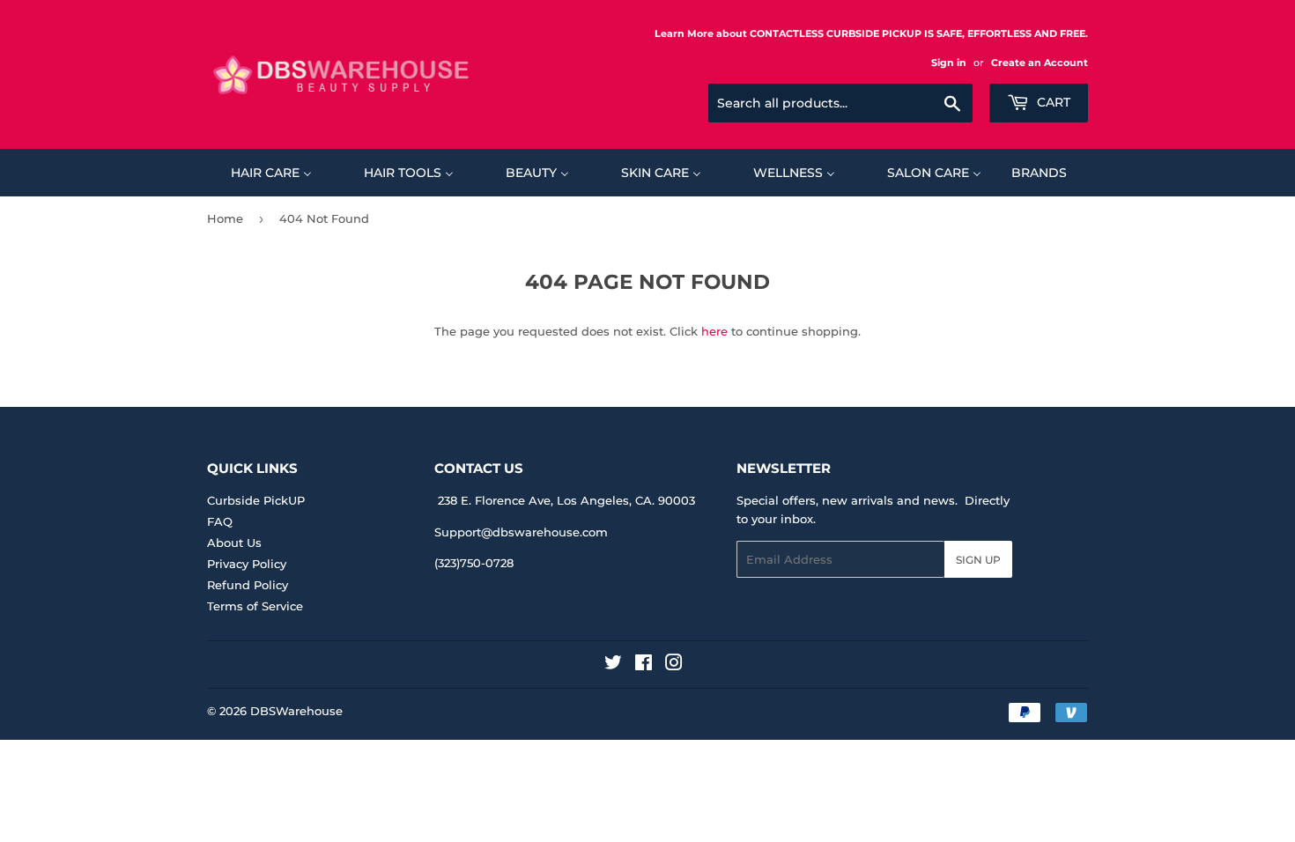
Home (225, 218)
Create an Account (1039, 62)
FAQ (220, 521)
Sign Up (978, 559)
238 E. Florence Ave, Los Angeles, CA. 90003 (566, 500)
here (714, 331)
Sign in (948, 62)
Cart (1051, 102)
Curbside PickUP (256, 500)
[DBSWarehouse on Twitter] (613, 665)
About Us (234, 542)
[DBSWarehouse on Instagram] (674, 665)
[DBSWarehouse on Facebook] (643, 665)
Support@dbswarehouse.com (521, 532)
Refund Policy (247, 585)
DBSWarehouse (296, 711)
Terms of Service (255, 606)
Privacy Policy (246, 564)
